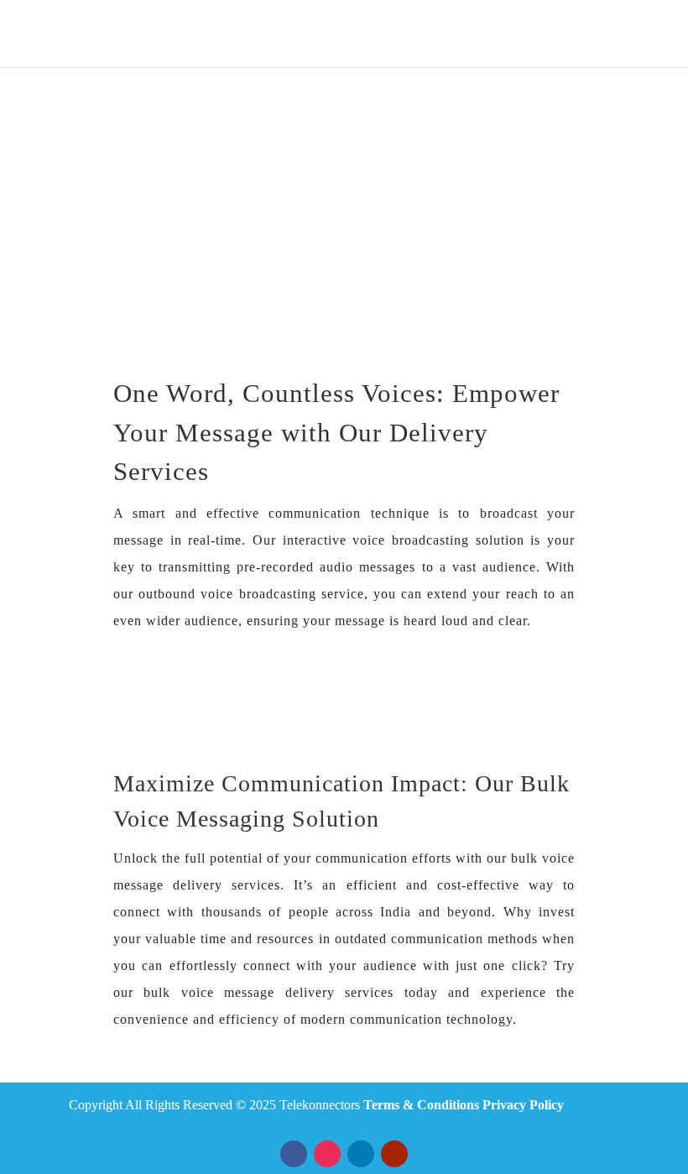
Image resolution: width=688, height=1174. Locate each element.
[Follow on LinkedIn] (360, 1153)
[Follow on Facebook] (293, 1153)
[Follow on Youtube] (394, 1153)
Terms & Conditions (421, 1105)
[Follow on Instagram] (327, 1153)
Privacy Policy (523, 1105)
